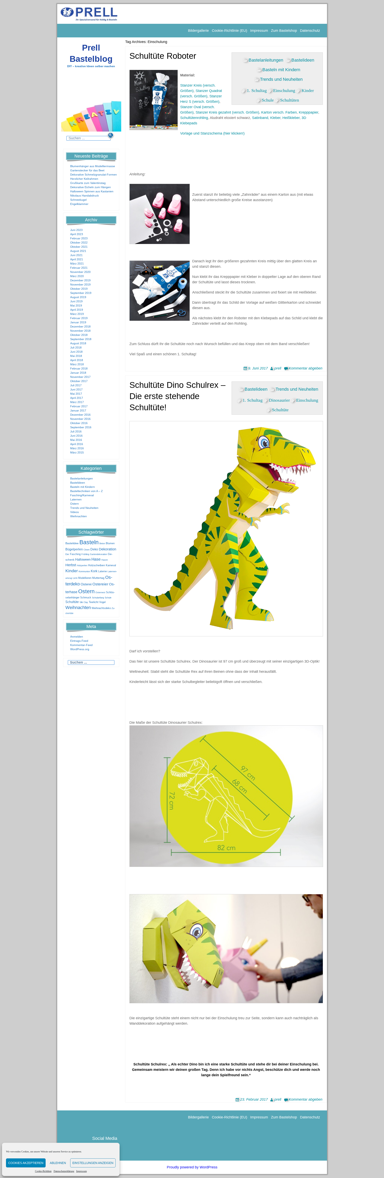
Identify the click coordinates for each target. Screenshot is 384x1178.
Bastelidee (72, 543)
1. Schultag (257, 90)
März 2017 (77, 402)
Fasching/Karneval (82, 495)
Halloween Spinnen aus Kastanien (91, 191)
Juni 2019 (76, 301)
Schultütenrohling (194, 118)
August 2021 (78, 251)
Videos (74, 512)
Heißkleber (291, 118)
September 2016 (80, 427)
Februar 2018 (79, 368)
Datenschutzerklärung (64, 1171)
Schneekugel (78, 199)
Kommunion (84, 571)
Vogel (102, 602)
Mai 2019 (76, 305)
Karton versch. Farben (279, 112)
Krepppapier (308, 112)
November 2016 (80, 418)
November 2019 (80, 284)
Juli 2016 (76, 431)
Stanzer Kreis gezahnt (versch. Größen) (227, 112)
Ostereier (100, 584)
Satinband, (260, 118)
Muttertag (98, 577)
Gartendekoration (98, 554)
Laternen (76, 499)
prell (277, 368)
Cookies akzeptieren (25, 1163)
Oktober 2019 (79, 288)
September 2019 (80, 292)
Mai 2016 (76, 439)
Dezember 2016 (80, 414)
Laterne (102, 571)
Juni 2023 (76, 230)
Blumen (110, 543)
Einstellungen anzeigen (92, 1163)
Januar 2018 (78, 372)
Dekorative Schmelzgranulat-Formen (93, 174)
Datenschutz (310, 31)
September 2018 (80, 339)
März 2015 (77, 452)
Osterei (86, 584)
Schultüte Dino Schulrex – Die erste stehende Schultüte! (177, 396)
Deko (94, 549)
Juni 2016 (76, 435)
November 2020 (80, 272)
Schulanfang (98, 597)
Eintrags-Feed (79, 640)
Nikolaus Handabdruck (84, 195)
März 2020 (77, 276)
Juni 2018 (76, 351)
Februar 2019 (79, 318)
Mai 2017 (76, 393)
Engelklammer (79, 204)
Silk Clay (84, 602)
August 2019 (78, 297)
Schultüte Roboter (162, 56)
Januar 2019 (78, 322)
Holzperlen (82, 565)
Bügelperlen (74, 549)
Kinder (71, 570)
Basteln (89, 542)
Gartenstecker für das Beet (87, 170)
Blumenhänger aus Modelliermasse (92, 166)
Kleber (275, 118)
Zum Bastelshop (284, 31)
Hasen (104, 560)
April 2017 (76, 397)
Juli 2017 (76, 385)
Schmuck (85, 597)
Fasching (75, 554)
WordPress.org (79, 649)
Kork (94, 571)
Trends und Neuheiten (84, 507)
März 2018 (77, 364)
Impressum (81, 1171)
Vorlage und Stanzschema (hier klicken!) (212, 133)
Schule (108, 597)
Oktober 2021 (79, 246)
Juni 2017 (76, 389)
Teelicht (93, 602)
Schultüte (72, 602)
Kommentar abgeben (305, 368)
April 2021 (76, 259)
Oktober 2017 (79, 381)
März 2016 (77, 448)
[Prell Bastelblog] (89, 14)
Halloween (83, 559)
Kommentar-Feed (81, 645)
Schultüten (289, 99)
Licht (75, 578)
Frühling (85, 554)
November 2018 (80, 330)
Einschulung (284, 90)
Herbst (70, 565)
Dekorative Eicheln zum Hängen (90, 187)
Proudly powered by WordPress (192, 1167)
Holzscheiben (96, 565)
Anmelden (76, 636)
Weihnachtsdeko (101, 608)
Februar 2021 (79, 267)
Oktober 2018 (79, 334)
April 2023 (76, 234)
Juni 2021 (76, 255)
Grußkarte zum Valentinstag (88, 183)
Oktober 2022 (79, 242)
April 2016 (76, 444)
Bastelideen (77, 482)
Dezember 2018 (80, 326)
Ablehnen (58, 1163)
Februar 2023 (79, 238)
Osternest (100, 592)
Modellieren (84, 578)
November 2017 (80, 376)
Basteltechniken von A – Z (86, 491)
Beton (102, 543)
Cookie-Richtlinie (43, 1171)
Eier (67, 554)
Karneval (111, 565)
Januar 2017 (78, 410)
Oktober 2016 (79, 423)
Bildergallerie (198, 31)
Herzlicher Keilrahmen (84, 178)
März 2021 (77, 263)
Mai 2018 (76, 355)
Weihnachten (78, 516)
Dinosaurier (279, 399)
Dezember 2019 (80, 280)
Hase (96, 559)
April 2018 (76, 360)
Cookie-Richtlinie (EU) (229, 31)
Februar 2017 (79, 406)
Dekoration (107, 549)
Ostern (74, 503)
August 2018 (78, 343)
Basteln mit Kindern (82, 486)
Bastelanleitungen (81, 478)
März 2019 (77, 313)
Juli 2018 (76, 347)
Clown (87, 549)
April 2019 (76, 309)
